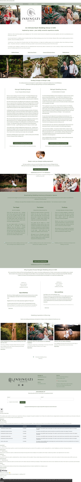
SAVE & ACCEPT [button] (3, 467)
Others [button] (1, 463)
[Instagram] (22, 385)
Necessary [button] (2, 419)
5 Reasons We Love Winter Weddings (62, 341)
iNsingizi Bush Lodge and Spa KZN (7, 0)
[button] (1, 15)
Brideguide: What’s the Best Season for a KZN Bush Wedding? (38, 342)
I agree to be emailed (13, 401)
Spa (33, 4)
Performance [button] (2, 449)
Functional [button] (2, 445)
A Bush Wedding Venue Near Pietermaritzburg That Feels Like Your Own (13, 342)
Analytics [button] (2, 454)
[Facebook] (19, 385)
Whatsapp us (47, 172)
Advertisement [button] (3, 458)
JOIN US (22, 402)
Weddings (25, 4)
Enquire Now (61, 4)
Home (17, 4)
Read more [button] (10, 308)
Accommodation (49, 4)
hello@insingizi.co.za (42, 376)
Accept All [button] (2, 481)
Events (39, 4)
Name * (8, 397)
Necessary (4, 420)
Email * (42, 397)
